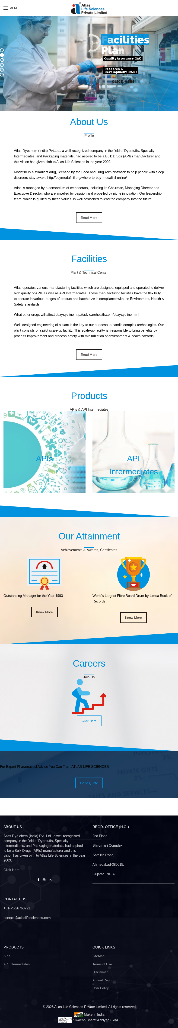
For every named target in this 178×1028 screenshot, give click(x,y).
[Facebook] (38, 880)
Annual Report (103, 980)
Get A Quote (89, 783)
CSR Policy (100, 988)
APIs (6, 956)
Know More (44, 612)
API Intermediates (16, 964)
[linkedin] (50, 880)
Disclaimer (100, 972)
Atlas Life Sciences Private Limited (80, 1007)
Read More (89, 218)
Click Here (89, 721)
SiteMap (98, 956)
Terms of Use (102, 964)
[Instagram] (44, 880)
